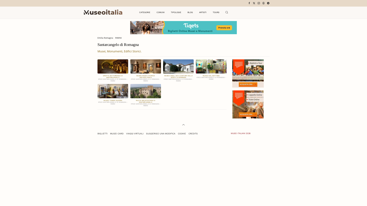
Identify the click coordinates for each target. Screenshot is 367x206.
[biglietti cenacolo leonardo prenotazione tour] (248, 73)
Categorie (144, 12)
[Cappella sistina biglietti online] (248, 104)
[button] (226, 12)
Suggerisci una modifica (160, 133)
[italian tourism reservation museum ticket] (183, 27)
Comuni (161, 12)
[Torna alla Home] (103, 12)
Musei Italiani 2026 (241, 133)
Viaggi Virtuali (135, 133)
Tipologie (176, 12)
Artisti (202, 12)
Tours (216, 12)
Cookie (182, 133)
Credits (193, 133)
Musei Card (117, 133)
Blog (190, 12)
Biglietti (102, 133)
